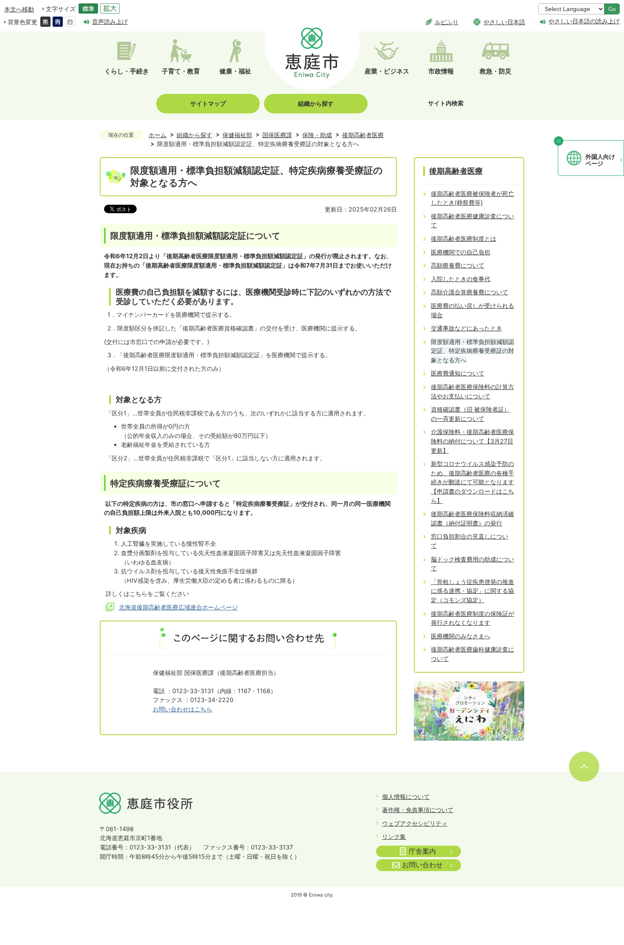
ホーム (157, 134)
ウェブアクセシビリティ (414, 823)
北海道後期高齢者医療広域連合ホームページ (178, 607)
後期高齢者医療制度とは (463, 238)
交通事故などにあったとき (466, 328)
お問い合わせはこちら (182, 709)
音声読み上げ (110, 21)
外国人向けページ (600, 160)
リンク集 (394, 836)
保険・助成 (317, 134)
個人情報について (406, 796)
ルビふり (446, 21)
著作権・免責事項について (417, 809)
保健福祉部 (237, 134)
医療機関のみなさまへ (460, 636)
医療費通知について (457, 373)
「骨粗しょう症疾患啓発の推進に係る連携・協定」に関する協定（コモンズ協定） (472, 591)
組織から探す (316, 103)
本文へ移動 (19, 9)
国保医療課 (277, 134)
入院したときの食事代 (460, 278)
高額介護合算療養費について (469, 292)
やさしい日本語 (504, 21)
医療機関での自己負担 (460, 252)
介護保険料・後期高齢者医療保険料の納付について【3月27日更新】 (472, 441)
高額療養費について (457, 265)
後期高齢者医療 (363, 134)
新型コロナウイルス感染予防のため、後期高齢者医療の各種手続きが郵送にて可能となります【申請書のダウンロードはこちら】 (472, 482)
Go (612, 9)
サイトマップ (208, 103)
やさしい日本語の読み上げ (584, 21)
